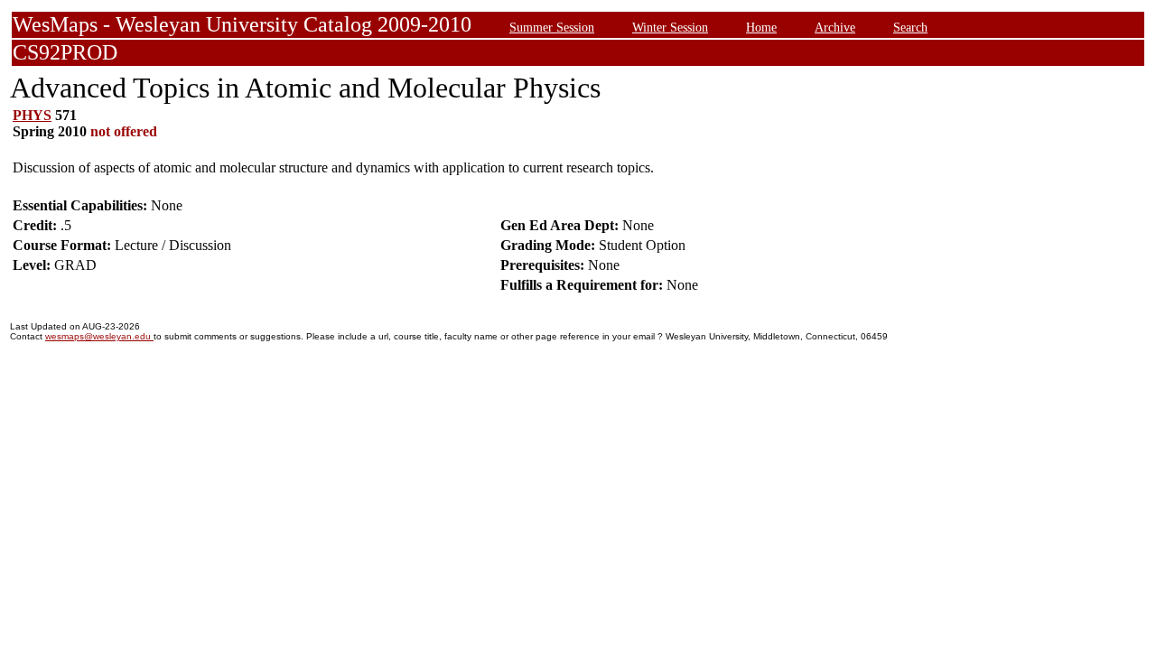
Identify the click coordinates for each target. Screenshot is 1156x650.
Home (761, 27)
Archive (835, 27)
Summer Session (551, 27)
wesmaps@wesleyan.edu (99, 336)
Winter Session (670, 27)
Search (910, 27)
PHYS (32, 115)
